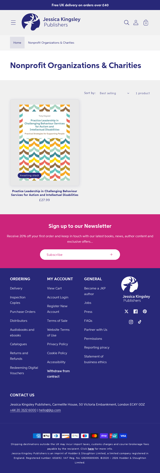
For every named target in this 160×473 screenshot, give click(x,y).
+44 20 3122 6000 (23, 410)
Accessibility (56, 362)
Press (88, 311)
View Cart (54, 288)
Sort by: (90, 93)
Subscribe (55, 254)
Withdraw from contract (58, 373)
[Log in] (135, 22)
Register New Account (57, 308)
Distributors (18, 320)
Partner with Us (95, 329)
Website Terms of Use (58, 332)
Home (17, 42)
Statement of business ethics (95, 359)
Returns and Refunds (19, 355)
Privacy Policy (57, 344)
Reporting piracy (96, 347)
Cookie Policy (57, 353)
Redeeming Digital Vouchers (24, 370)
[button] (13, 22)
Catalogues (18, 344)
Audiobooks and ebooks (22, 332)
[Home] (51, 22)
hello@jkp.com (50, 410)
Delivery (16, 288)
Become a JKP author (95, 291)
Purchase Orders (22, 311)
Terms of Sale (57, 320)
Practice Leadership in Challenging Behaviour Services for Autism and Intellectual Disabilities (44, 193)
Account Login (57, 297)
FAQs (88, 320)
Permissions (93, 338)
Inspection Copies (17, 300)
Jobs (87, 302)
